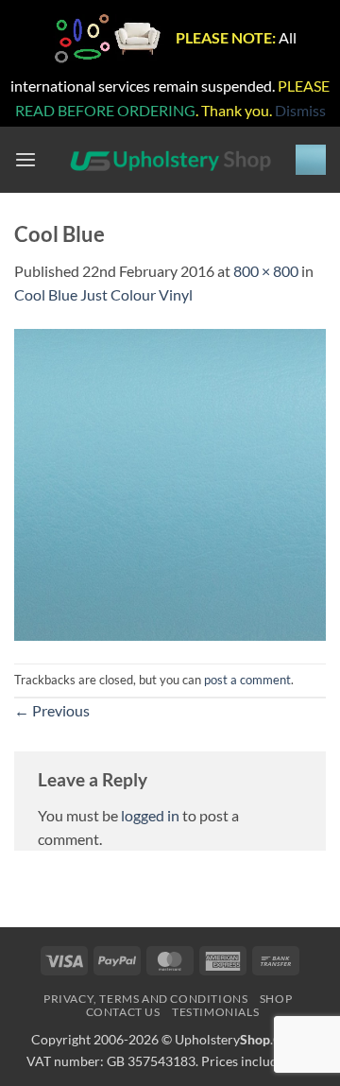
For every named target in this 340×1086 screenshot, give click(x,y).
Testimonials (215, 1012)
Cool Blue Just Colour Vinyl (103, 294)
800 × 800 (265, 271)
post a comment (247, 679)
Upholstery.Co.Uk (242, 1039)
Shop (276, 998)
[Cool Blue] (170, 482)
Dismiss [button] (300, 110)
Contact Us (123, 1012)
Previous (52, 710)
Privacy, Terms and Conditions (145, 998)
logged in (150, 815)
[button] (25, 160)
